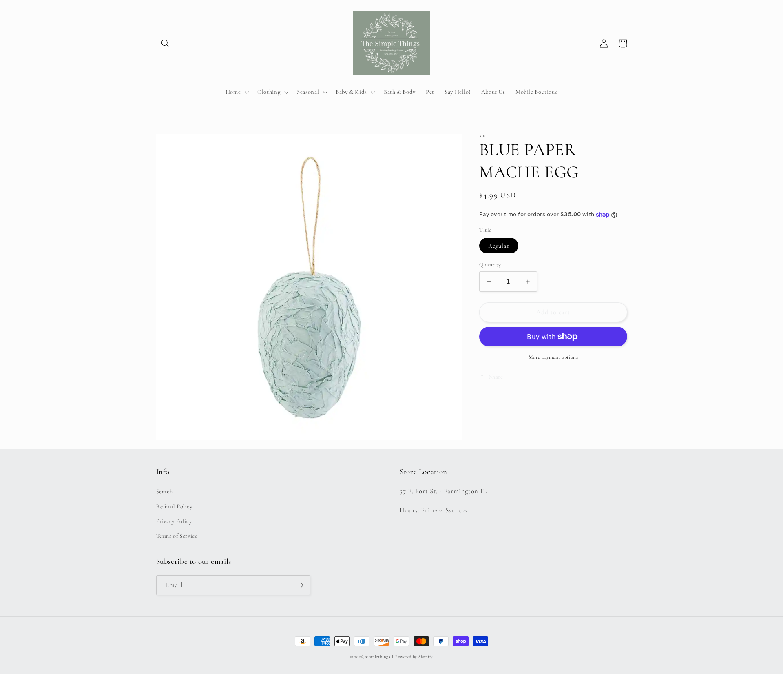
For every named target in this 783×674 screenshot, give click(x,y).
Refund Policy (174, 506)
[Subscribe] (300, 585)
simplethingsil (379, 656)
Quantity (490, 264)
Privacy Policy (174, 521)
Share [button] (496, 376)
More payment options (553, 357)
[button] (165, 43)
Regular (498, 245)
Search (164, 491)
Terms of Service (177, 535)
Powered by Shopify (414, 656)
